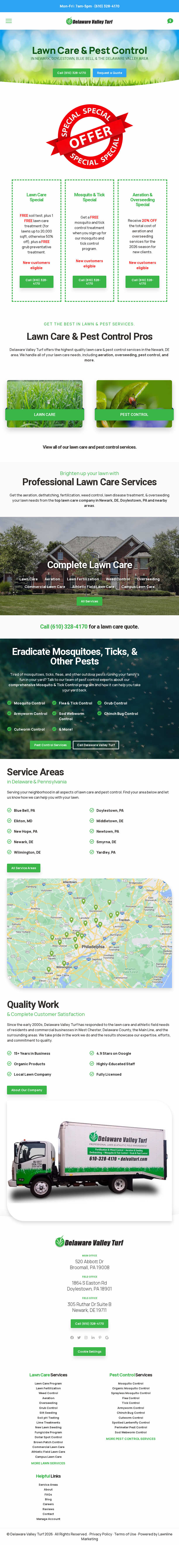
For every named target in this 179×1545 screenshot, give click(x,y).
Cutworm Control (29, 729)
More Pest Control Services (131, 1439)
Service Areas (48, 1485)
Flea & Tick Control (75, 703)
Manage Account (48, 1519)
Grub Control (115, 703)
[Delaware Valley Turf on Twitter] (79, 1337)
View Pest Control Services (134, 403)
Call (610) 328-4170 (71, 73)
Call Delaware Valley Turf (96, 745)
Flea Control (130, 1398)
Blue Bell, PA (24, 810)
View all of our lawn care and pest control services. (89, 447)
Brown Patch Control (48, 1442)
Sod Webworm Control (131, 1432)
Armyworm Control (30, 713)
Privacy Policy (101, 1534)
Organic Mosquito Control (131, 1388)
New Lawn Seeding (48, 1427)
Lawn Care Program (48, 1383)
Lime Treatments (48, 1422)
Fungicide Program (48, 1432)
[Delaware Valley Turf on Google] (106, 1337)
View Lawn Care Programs (45, 403)
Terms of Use (125, 1534)
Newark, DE (23, 841)
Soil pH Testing (48, 1418)
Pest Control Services (50, 745)
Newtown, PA (107, 831)
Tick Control (131, 1403)
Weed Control (118, 579)
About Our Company (26, 1090)
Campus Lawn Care (138, 586)
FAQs (48, 1494)
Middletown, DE (109, 821)
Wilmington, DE (27, 852)
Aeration (52, 579)
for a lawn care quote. (89, 627)
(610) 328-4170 (89, 6)
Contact (48, 1514)
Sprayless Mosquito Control (131, 1393)
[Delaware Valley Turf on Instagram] (86, 1337)
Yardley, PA (105, 852)
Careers (48, 1504)
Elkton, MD (23, 821)
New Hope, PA (25, 831)
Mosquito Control (29, 703)
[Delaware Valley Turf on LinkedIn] (93, 1337)
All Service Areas (23, 868)
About (48, 1489)
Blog (48, 1499)
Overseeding (148, 579)
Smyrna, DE (106, 841)
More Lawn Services (48, 1463)
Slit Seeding (48, 1413)
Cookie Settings (89, 1352)
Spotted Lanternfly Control (131, 1422)
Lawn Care (28, 579)
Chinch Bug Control (121, 713)
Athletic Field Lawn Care (93, 586)
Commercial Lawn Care (44, 586)
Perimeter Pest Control (131, 1427)
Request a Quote (109, 73)
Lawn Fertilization (83, 579)
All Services (89, 601)
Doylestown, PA (110, 810)
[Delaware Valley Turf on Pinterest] (99, 1337)
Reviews (48, 1509)
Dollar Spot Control (48, 1437)
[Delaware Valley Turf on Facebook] (72, 1337)
